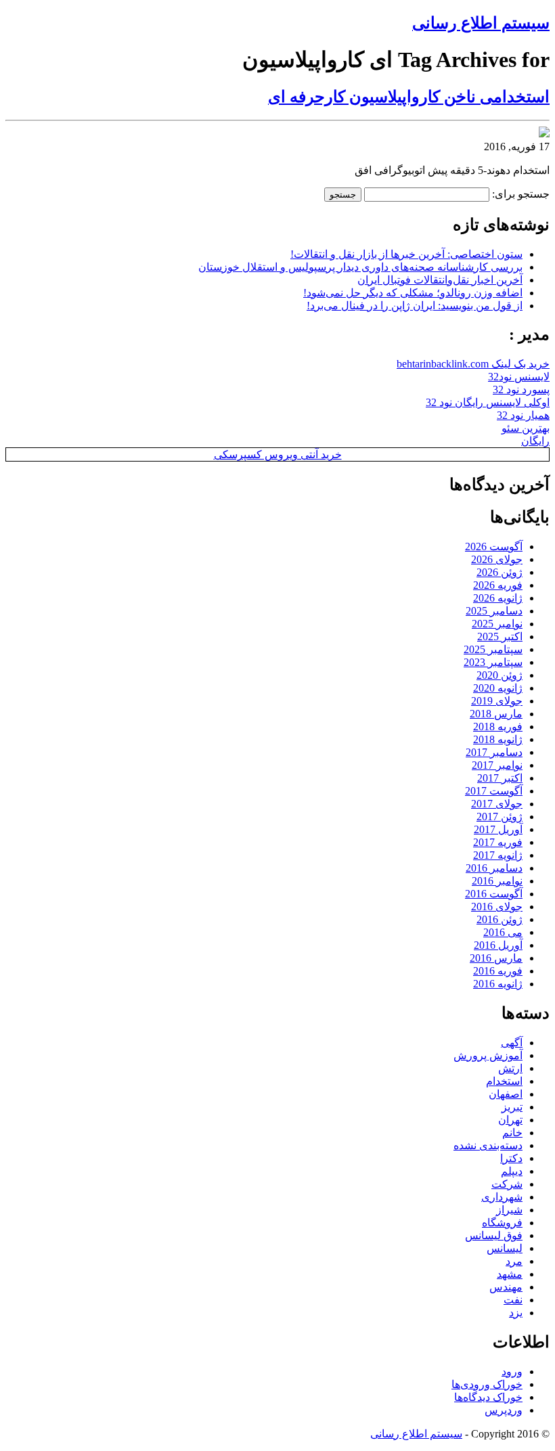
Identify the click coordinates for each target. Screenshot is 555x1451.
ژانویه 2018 (498, 739)
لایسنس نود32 (519, 376)
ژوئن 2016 (499, 919)
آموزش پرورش (488, 1055)
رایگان (535, 441)
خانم (512, 1132)
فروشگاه (502, 1222)
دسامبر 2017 (494, 752)
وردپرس (504, 1410)
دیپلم (512, 1171)
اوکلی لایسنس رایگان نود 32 (488, 402)
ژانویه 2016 (498, 983)
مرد (514, 1261)
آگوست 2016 (494, 893)
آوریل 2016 (498, 945)
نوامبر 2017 (497, 765)
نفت (513, 1299)
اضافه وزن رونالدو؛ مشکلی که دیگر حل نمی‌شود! (413, 292)
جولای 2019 (497, 701)
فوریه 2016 (498, 971)
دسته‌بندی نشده (488, 1145)
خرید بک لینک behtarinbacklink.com (473, 364)
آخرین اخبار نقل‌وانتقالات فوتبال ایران (440, 280)
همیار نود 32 (523, 415)
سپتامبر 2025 (493, 649)
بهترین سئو (526, 428)
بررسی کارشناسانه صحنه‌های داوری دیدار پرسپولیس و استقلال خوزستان (360, 267)
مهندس (506, 1287)
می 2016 (503, 932)
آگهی (512, 1042)
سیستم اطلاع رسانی (481, 23)
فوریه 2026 (498, 585)
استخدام (504, 1081)
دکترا (511, 1158)
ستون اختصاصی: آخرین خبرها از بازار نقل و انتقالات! (406, 254)
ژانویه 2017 (498, 855)
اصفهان (506, 1094)
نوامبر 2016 (497, 881)
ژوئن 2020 (499, 675)
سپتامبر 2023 (493, 662)
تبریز (512, 1107)
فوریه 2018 (498, 726)
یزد (516, 1312)
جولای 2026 (497, 559)
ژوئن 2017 (499, 816)
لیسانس (505, 1248)
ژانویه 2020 (498, 688)
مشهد (510, 1274)
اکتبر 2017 (500, 778)
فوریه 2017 (498, 842)
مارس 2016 (496, 958)
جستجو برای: (521, 194)
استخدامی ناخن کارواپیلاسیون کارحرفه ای (409, 97)
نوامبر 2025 (497, 623)
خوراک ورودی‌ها (487, 1384)
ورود (512, 1371)
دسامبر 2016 (494, 868)
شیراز (509, 1209)
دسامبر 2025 (494, 611)
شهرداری (502, 1197)
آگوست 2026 (494, 546)
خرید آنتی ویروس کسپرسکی (278, 454)
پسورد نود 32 (521, 389)
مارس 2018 (496, 713)
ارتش (510, 1068)
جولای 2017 (497, 803)
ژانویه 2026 (498, 598)
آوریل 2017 (498, 829)
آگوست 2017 (494, 791)
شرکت (507, 1184)
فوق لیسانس (494, 1235)
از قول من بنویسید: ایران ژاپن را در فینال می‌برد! (415, 305)
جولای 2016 (497, 906)
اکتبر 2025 (500, 636)
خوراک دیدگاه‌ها (488, 1397)
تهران (510, 1119)
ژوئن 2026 (499, 572)
